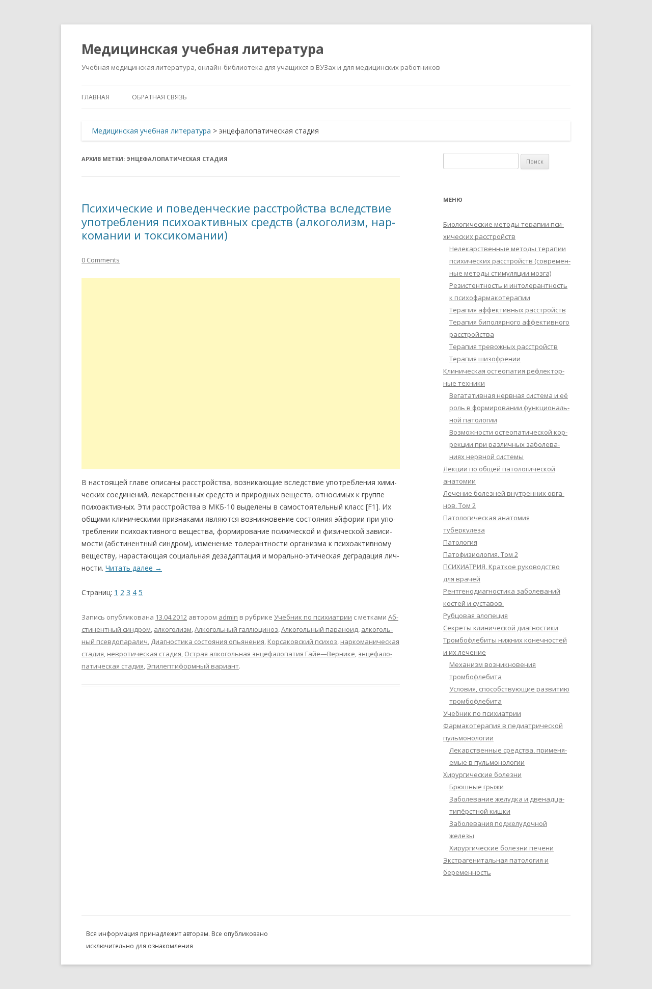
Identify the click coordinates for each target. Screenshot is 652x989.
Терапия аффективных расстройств (507, 309)
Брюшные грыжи (476, 786)
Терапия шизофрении (485, 358)
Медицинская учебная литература (203, 49)
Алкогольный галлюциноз (236, 629)
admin (228, 617)
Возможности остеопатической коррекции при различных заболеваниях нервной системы (508, 444)
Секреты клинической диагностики (500, 627)
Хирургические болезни (482, 774)
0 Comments (101, 259)
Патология (460, 542)
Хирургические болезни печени (501, 847)
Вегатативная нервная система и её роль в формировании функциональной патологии (509, 407)
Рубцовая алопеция (475, 615)
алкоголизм (173, 629)
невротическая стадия (144, 653)
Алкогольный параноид (319, 629)
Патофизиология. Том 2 (480, 554)
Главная (96, 97)
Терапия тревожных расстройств (503, 346)
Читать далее (133, 568)
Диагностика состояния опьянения (207, 641)
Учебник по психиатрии (313, 617)
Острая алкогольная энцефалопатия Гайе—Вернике (269, 653)
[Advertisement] (241, 373)
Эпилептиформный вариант (193, 666)
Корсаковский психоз (302, 641)
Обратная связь (159, 97)
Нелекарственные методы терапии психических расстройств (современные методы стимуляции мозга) (509, 261)
